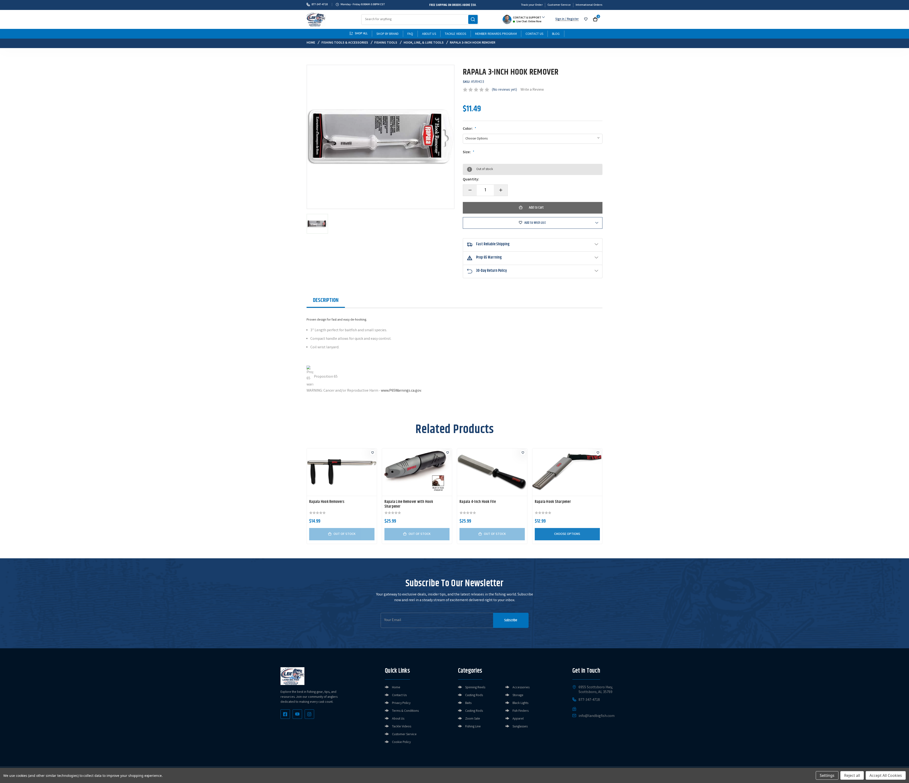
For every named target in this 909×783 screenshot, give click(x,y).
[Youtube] (297, 714)
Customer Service (559, 5)
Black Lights (520, 703)
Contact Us (534, 34)
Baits (468, 703)
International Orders (589, 5)
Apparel (518, 718)
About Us (429, 34)
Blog (556, 34)
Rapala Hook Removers (326, 502)
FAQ (410, 34)
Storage (517, 695)
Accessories (521, 687)
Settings (827, 775)
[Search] (473, 19)
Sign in (559, 19)
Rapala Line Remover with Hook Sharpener (408, 504)
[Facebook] (285, 714)
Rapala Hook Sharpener (553, 502)
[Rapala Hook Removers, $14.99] (342, 472)
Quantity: (471, 180)
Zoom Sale (472, 718)
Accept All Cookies (885, 775)
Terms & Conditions (405, 711)
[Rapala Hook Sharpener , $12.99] (567, 472)
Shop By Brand (387, 34)
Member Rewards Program (496, 34)
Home (396, 687)
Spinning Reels (475, 687)
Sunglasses (520, 726)
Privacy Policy (401, 703)
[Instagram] (309, 714)
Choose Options (567, 534)
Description (326, 300)
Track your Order (532, 5)
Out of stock (345, 534)
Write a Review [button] (532, 90)
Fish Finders (520, 711)
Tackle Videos (455, 34)
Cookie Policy (401, 742)
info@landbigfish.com (597, 716)
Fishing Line (473, 726)
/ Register (571, 19)
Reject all (852, 775)
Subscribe (510, 620)
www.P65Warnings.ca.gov (401, 391)
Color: (469, 129)
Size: (468, 152)
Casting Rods (474, 695)
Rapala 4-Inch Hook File (477, 502)
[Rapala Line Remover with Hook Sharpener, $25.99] (417, 472)
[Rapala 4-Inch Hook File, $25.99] (492, 472)
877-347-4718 (320, 4)
